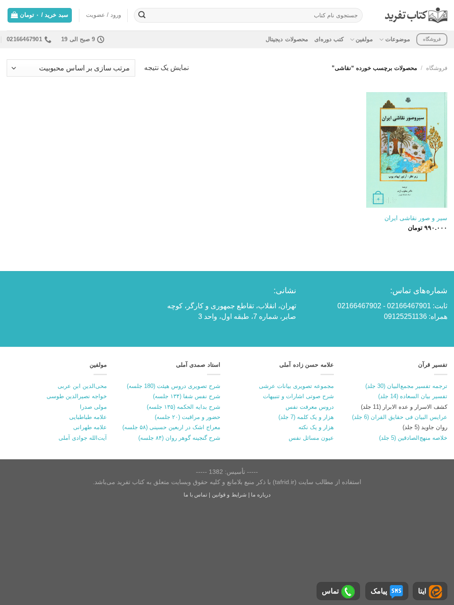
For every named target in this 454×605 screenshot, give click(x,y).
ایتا (422, 591)
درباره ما (260, 495)
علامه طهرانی (90, 427)
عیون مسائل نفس (311, 437)
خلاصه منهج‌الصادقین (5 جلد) (413, 437)
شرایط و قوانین (229, 495)
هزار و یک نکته (316, 427)
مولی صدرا (93, 406)
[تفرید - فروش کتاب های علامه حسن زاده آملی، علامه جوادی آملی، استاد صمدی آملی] (416, 15)
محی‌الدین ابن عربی (82, 386)
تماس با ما (195, 495)
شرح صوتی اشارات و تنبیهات (298, 396)
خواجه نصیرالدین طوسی (77, 396)
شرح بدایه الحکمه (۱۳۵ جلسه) (183, 406)
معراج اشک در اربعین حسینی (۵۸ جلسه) (171, 427)
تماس (330, 591)
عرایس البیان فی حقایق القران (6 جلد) (399, 417)
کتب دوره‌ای (329, 39)
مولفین (364, 39)
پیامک (379, 591)
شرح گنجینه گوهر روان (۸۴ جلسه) (179, 437)
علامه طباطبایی (88, 417)
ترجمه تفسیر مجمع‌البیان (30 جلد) (406, 386)
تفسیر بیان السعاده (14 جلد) (412, 396)
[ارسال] (141, 15)
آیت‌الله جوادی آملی (83, 437)
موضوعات (397, 39)
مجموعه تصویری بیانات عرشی (296, 386)
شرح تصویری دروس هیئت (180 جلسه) (173, 386)
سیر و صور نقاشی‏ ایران (415, 217)
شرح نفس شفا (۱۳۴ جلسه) (186, 396)
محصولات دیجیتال (287, 39)
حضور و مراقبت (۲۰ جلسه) (187, 417)
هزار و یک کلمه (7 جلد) (306, 417)
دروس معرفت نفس (310, 406)
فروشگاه (436, 68)
